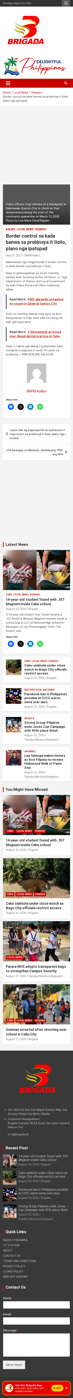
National (49, 689)
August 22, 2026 (34, 735)
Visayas (40, 229)
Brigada (33, 608)
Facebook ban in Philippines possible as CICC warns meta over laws (45, 698)
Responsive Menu (66, 3)
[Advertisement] (36, 148)
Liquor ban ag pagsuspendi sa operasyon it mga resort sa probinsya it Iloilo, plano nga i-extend (38, 434)
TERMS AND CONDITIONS (19, 1261)
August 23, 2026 (16, 608)
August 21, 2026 (16, 976)
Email (8, 1314)
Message (11, 1330)
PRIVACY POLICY (14, 1266)
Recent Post (17, 1148)
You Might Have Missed (27, 789)
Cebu (9, 594)
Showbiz (29, 751)
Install (57, 1388)
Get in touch (14, 1365)
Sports (29, 718)
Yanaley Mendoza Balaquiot (41, 739)
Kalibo (10, 229)
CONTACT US (12, 1256)
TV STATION (11, 1245)
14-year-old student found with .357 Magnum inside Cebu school (43, 1158)
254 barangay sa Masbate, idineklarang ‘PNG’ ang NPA (34, 452)
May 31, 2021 (14, 255)
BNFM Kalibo (32, 255)
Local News (25, 229)
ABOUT (7, 1250)
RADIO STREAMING (15, 1240)
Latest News (17, 544)
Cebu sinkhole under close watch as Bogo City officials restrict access (45, 669)
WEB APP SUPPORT (15, 1277)
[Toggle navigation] (8, 83)
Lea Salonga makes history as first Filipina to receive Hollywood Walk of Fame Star (44, 761)
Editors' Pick (32, 689)
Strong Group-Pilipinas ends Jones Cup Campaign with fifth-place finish (44, 726)
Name (8, 1298)
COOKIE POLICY (13, 1271)
